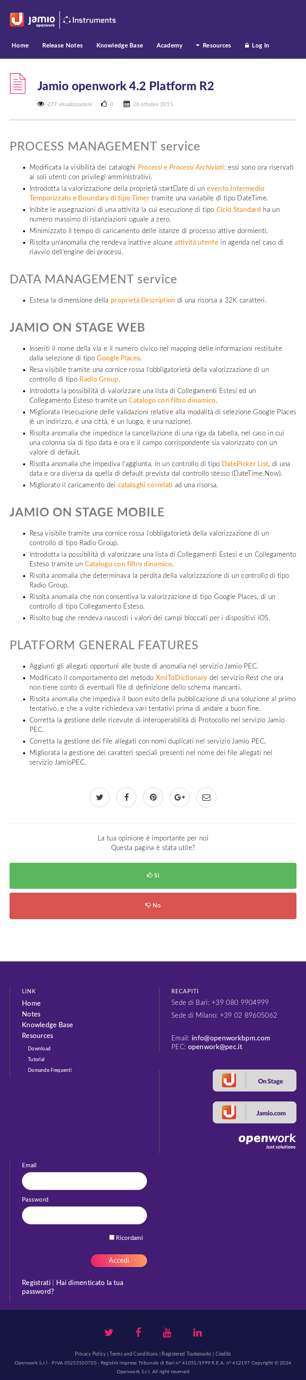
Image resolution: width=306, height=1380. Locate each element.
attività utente (196, 242)
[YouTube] (167, 1334)
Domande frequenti (50, 1070)
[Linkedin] (197, 1334)
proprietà (143, 300)
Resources (216, 46)
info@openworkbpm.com (231, 1038)
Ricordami (128, 1238)
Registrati (37, 1282)
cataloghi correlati (145, 485)
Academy (169, 46)
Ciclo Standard (238, 209)
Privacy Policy (90, 1354)
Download (39, 1048)
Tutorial (36, 1059)
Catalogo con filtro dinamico (172, 400)
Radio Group (98, 379)
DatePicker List (245, 464)
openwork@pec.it (215, 1047)
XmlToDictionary (182, 677)
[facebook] (126, 798)
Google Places (118, 358)
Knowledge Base (119, 46)
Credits (223, 1354)
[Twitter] (109, 1334)
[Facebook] (138, 1334)
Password (35, 1200)
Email (29, 1165)
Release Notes (62, 46)
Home (20, 46)
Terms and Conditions (134, 1354)
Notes (31, 1014)
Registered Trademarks (186, 1354)
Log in (259, 46)
